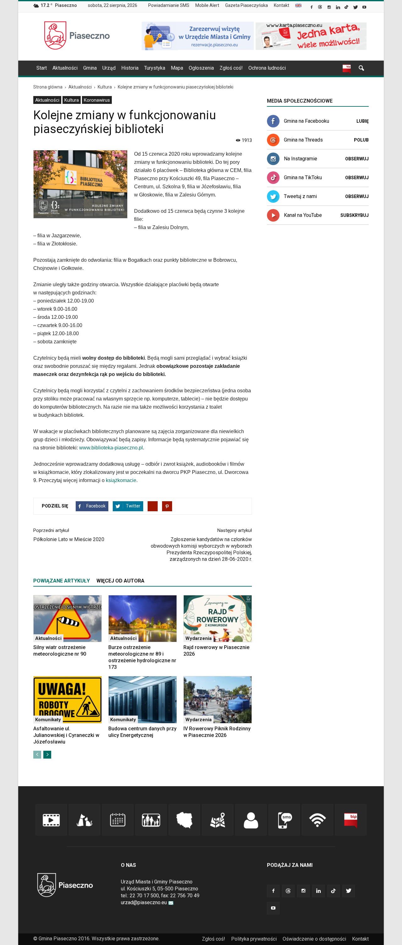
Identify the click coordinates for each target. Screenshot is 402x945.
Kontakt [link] (281, 5)
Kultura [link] (71, 100)
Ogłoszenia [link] (201, 68)
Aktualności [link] (65, 68)
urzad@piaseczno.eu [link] (144, 902)
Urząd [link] (109, 68)
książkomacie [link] (121, 480)
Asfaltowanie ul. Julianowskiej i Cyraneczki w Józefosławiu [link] (66, 735)
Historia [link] (130, 68)
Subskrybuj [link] (354, 215)
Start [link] (41, 68)
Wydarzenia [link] (198, 638)
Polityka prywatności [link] (254, 939)
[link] (312, 7)
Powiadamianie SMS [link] (168, 5)
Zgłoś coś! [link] (231, 68)
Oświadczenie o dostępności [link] (314, 939)
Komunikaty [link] (48, 719)
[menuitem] (171, 5)
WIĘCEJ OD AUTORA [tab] (120, 581)
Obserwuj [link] (357, 158)
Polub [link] (361, 139)
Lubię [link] (362, 121)
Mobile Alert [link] (207, 5)
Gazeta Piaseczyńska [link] (246, 5)
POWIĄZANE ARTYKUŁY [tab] (61, 581)
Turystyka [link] (154, 68)
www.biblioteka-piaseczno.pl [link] (111, 447)
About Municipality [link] (298, 5)
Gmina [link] (90, 68)
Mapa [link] (177, 68)
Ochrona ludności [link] (267, 68)
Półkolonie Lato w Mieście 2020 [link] (68, 539)
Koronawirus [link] (97, 100)
